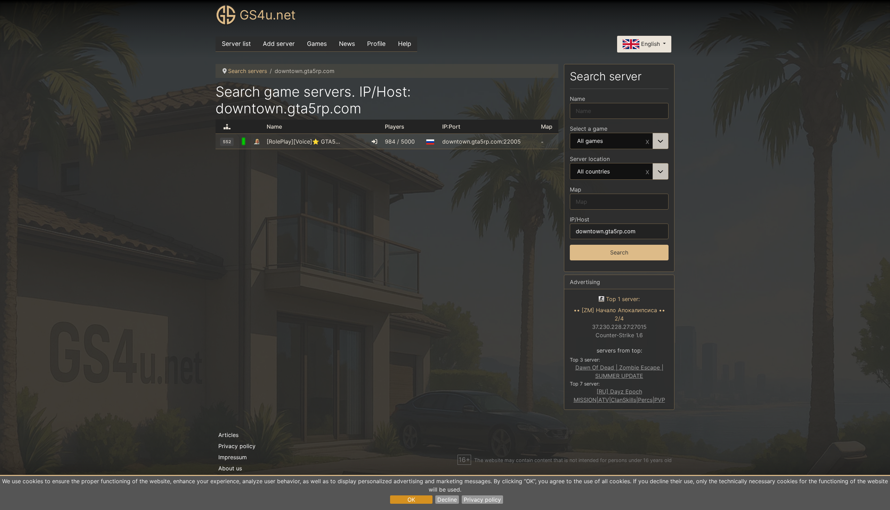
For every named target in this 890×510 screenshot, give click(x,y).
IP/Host (579, 219)
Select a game (588, 128)
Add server (279, 43)
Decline (447, 499)
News (347, 43)
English (650, 43)
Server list (236, 43)
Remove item (647, 141)
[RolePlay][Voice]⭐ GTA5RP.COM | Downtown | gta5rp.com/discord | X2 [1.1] (305, 141)
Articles (228, 434)
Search (619, 252)
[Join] (374, 141)
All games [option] (590, 141)
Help (404, 43)
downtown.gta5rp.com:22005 (481, 141)
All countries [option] (593, 172)
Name (577, 98)
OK (411, 499)
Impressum (232, 457)
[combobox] (619, 141)
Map (575, 189)
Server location (590, 158)
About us (230, 468)
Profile (376, 43)
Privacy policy (482, 499)
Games (317, 43)
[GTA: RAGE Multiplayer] (256, 141)
